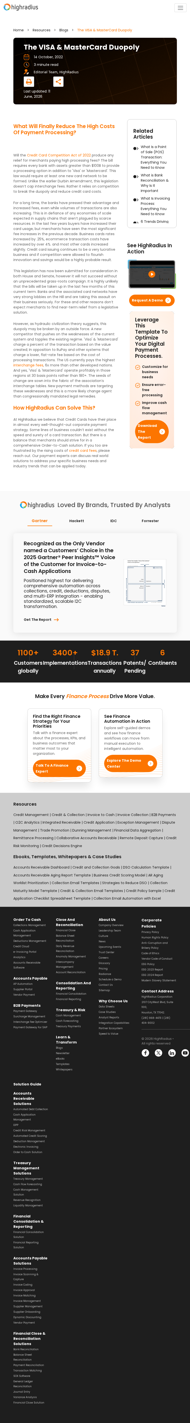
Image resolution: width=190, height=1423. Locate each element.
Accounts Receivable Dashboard (41, 867)
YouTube (185, 1053)
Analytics (19, 957)
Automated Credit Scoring (30, 1136)
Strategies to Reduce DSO (124, 882)
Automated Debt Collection (30, 1109)
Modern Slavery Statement (159, 980)
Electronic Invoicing (25, 1147)
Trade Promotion (54, 830)
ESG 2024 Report (152, 975)
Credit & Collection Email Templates (91, 890)
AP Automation (23, 984)
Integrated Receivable (62, 822)
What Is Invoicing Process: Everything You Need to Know (155, 206)
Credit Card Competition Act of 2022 (59, 155)
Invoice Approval (24, 1290)
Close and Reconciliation (69, 922)
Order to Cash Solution (27, 1152)
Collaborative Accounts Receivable (86, 837)
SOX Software (21, 1376)
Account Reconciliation (71, 972)
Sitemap (104, 990)
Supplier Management (28, 1306)
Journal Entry (21, 1392)
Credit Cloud (21, 946)
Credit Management (31, 814)
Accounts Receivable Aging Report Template (52, 875)
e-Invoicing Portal (24, 952)
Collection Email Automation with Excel (127, 898)
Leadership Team (110, 930)
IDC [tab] (113, 520)
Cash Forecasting (67, 1021)
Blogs (63, 30)
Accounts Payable (30, 978)
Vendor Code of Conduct (157, 959)
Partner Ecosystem (111, 1028)
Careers (104, 958)
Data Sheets (107, 1006)
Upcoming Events (110, 947)
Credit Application (99, 822)
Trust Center (106, 952)
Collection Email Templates (75, 882)
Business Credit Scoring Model (119, 875)
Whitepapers (64, 1069)
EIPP (15, 1125)
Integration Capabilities (114, 1023)
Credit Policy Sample (144, 890)
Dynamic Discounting (27, 1317)
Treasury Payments (68, 1026)
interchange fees (28, 365)
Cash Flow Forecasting (27, 1184)
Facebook (146, 1053)
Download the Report (147, 431)
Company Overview (111, 925)
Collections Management (29, 925)
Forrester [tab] (150, 520)
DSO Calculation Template (146, 867)
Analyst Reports (109, 1017)
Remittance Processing (33, 837)
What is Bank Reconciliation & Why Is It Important (155, 183)
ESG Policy (148, 964)
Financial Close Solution (28, 1402)
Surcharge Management (29, 1016)
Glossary (104, 963)
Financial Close (65, 930)
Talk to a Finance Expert (52, 768)
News (102, 941)
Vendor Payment (24, 995)
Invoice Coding (22, 1285)
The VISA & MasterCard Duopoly (104, 30)
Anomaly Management (71, 956)
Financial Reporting (68, 999)
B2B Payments (163, 814)
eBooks (60, 1059)
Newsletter (63, 1053)
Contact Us (106, 985)
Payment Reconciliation (28, 1365)
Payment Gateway (25, 1011)
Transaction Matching (27, 1370)
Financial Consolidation (71, 994)
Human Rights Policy (155, 937)
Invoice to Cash (101, 814)
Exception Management (138, 822)
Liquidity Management (28, 1205)
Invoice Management (27, 1301)
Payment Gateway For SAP (30, 1027)
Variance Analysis (25, 1397)
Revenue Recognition (27, 1200)
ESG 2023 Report (152, 969)
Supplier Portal (22, 989)
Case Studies (107, 1012)
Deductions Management (29, 941)
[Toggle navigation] (180, 7)
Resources (41, 30)
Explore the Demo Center (124, 763)
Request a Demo (147, 300)
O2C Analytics (27, 822)
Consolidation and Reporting (73, 986)
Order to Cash (27, 919)
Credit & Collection (68, 814)
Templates (63, 1064)
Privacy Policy (150, 932)
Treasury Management (28, 1179)
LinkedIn (172, 1053)
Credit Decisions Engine (62, 845)
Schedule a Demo (110, 979)
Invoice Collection (133, 814)
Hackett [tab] (76, 520)
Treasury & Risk (70, 1009)
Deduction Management (29, 1141)
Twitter (159, 1053)
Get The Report (37, 619)
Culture (103, 936)
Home (18, 30)
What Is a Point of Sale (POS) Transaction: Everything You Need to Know (153, 157)
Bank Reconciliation (26, 1349)
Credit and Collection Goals (96, 867)
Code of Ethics (150, 953)
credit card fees (83, 450)
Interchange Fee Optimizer (30, 1022)
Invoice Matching (24, 1295)
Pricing (103, 968)
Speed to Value (108, 1034)
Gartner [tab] (40, 520)
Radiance (105, 974)
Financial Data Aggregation (137, 830)
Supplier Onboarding (26, 1312)
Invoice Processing (25, 1269)
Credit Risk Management (29, 1130)
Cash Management (68, 1015)
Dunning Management (91, 830)
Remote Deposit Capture (141, 837)
